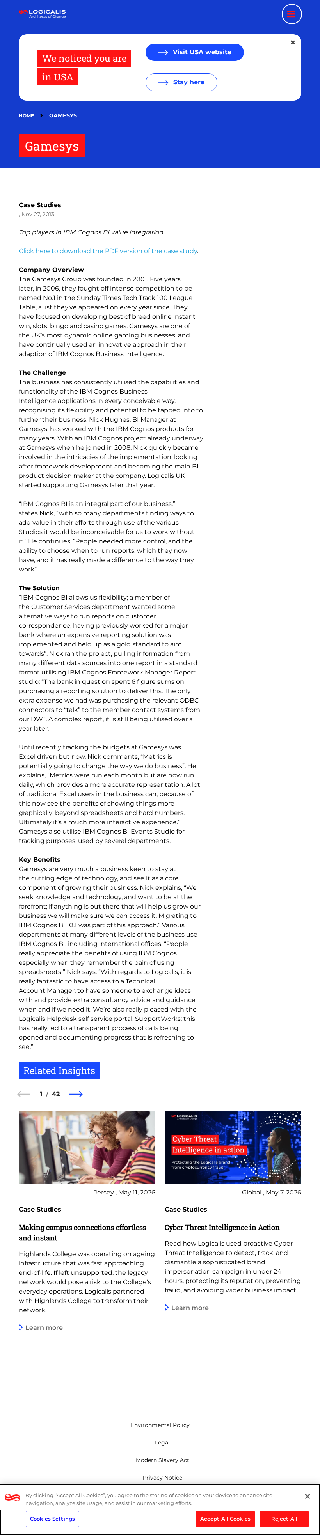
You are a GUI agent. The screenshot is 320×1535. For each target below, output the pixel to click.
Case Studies (40, 205)
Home (26, 116)
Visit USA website (201, 52)
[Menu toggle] (292, 14)
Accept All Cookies (225, 1518)
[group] (87, 1254)
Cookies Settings (52, 1518)
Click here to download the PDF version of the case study (108, 251)
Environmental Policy (160, 1425)
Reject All (284, 1518)
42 (56, 1094)
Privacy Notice (162, 1477)
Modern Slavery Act (162, 1460)
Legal (162, 1442)
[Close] (307, 1496)
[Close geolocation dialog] (293, 42)
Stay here (187, 82)
